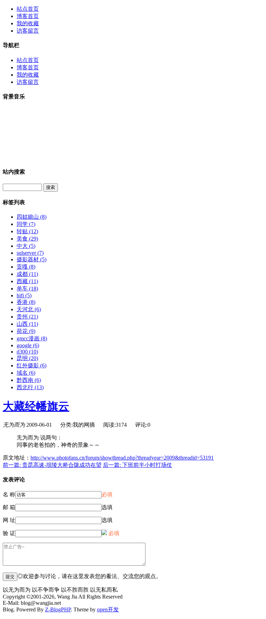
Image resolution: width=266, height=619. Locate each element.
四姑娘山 (31, 217)
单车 (27, 288)
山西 (27, 324)
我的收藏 (28, 23)
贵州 (27, 317)
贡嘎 (26, 267)
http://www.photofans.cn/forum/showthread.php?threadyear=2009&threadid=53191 (122, 458)
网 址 (9, 520)
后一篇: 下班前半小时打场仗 (137, 465)
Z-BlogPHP (58, 609)
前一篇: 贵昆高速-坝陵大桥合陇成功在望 (52, 465)
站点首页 (28, 9)
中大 (26, 246)
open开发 (108, 609)
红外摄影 (31, 365)
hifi (24, 295)
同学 (26, 224)
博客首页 (28, 16)
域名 (26, 373)
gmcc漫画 (32, 338)
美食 (27, 239)
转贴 (27, 231)
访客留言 (28, 31)
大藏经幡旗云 (36, 406)
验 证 (9, 533)
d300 (27, 352)
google (28, 345)
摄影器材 (31, 259)
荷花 (26, 331)
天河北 (29, 309)
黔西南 (29, 380)
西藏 (27, 281)
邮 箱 (9, 507)
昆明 (27, 358)
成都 (27, 274)
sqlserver (30, 253)
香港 (26, 302)
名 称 (9, 494)
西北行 (30, 387)
